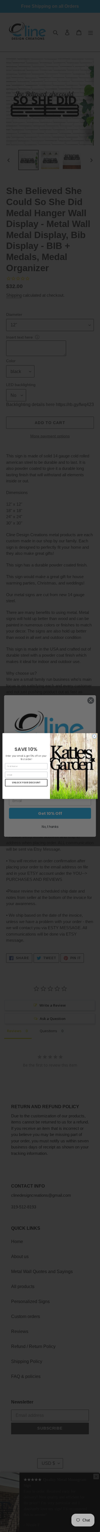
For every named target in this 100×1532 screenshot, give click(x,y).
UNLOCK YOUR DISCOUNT (26, 782)
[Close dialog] (94, 736)
